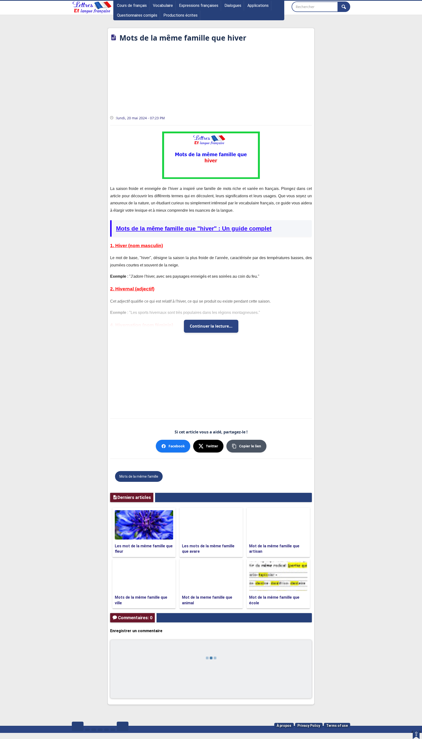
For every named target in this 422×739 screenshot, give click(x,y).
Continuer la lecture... (211, 326)
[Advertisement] (211, 80)
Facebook (177, 446)
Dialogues (232, 5)
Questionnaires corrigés (137, 15)
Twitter (212, 446)
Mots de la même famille (138, 476)
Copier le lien (250, 446)
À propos (284, 726)
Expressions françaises (198, 5)
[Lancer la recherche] (344, 6)
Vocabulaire (163, 5)
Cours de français (132, 5)
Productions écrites (180, 15)
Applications (258, 5)
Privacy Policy (308, 726)
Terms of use (337, 726)
